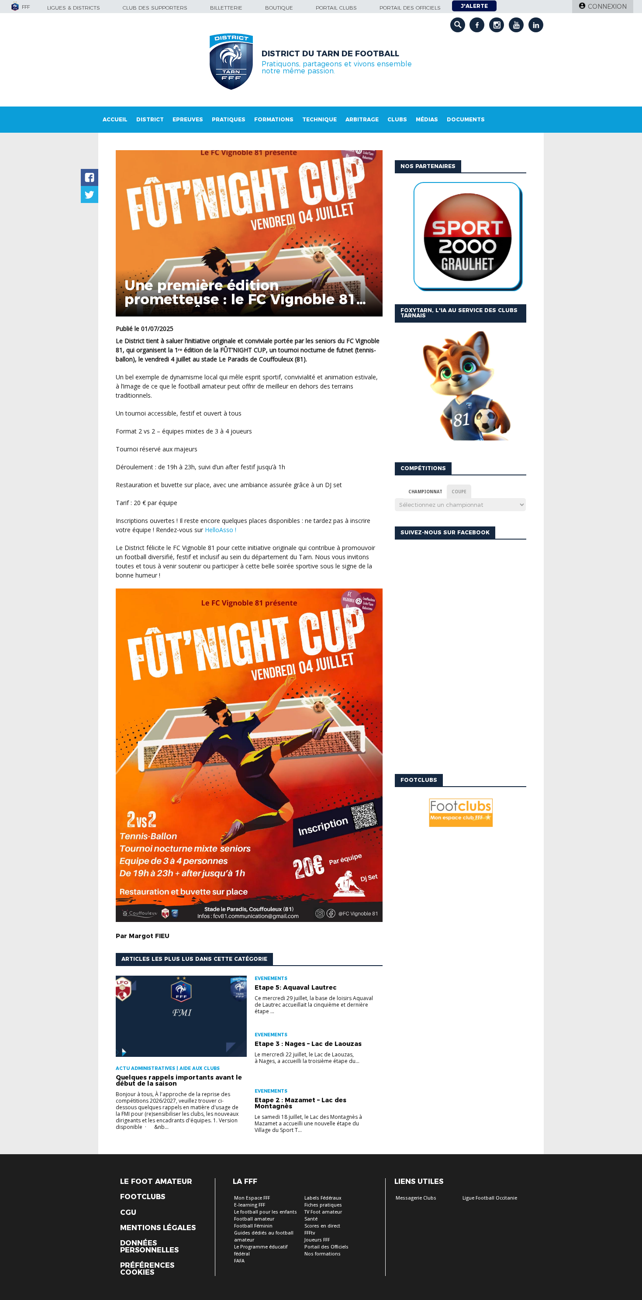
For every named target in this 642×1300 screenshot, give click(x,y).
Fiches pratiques (323, 1205)
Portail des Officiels (326, 1247)
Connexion (607, 6)
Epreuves (188, 119)
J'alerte (474, 6)
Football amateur (254, 1219)
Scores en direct (322, 1226)
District (150, 119)
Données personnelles (149, 1247)
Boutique (279, 7)
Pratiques (228, 119)
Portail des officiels (410, 7)
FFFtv (309, 1233)
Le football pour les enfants (265, 1212)
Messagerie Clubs (416, 1198)
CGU (128, 1212)
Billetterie (226, 7)
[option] (460, 239)
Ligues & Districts (73, 7)
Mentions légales (158, 1227)
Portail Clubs (336, 7)
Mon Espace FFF (252, 1198)
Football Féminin (253, 1226)
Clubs (397, 119)
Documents (466, 119)
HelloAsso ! (220, 530)
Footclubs (142, 1196)
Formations (273, 119)
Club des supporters (155, 7)
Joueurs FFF (317, 1240)
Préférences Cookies (147, 1269)
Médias (427, 119)
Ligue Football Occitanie (490, 1198)
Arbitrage (362, 119)
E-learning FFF (249, 1205)
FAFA (239, 1261)
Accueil (115, 119)
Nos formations (322, 1254)
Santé (311, 1219)
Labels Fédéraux (323, 1198)
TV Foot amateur (323, 1212)
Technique (319, 119)
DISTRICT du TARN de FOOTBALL (330, 53)
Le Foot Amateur (156, 1181)
